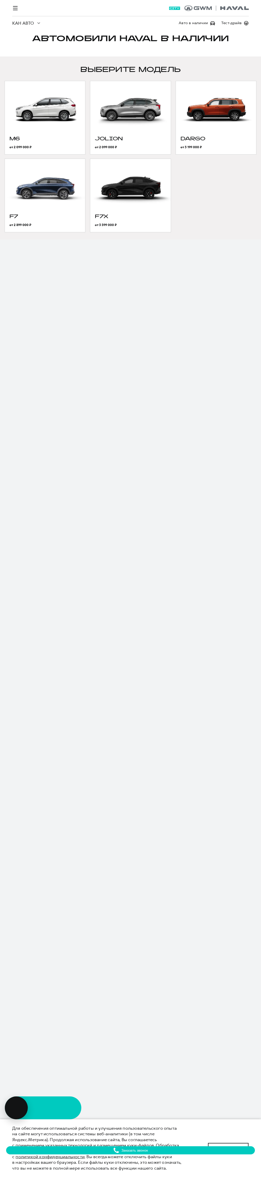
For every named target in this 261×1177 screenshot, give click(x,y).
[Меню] (15, 8)
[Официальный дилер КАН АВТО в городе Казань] (216, 8)
